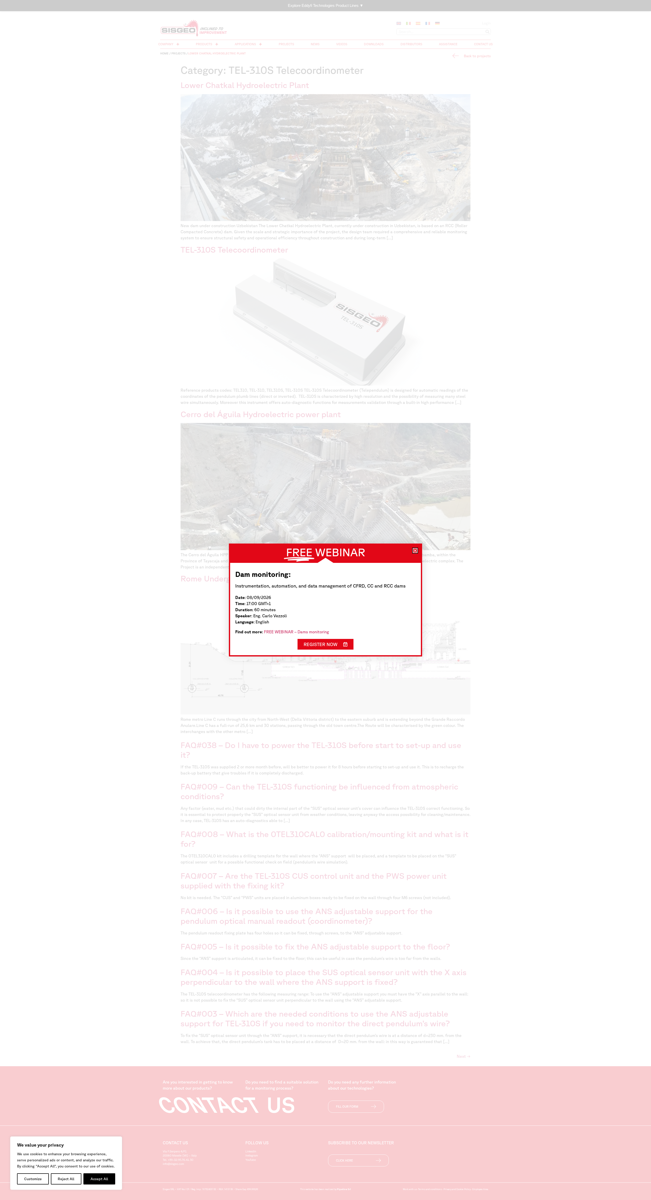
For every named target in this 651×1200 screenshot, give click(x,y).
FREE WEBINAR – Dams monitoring (296, 632)
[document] (325, 600)
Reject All (66, 1179)
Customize (33, 1179)
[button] (415, 550)
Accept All (99, 1179)
